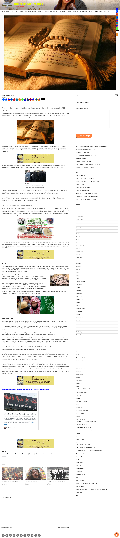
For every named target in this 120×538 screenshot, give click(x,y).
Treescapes (79, 492)
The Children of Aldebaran (83, 187)
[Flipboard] (30, 99)
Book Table (79, 383)
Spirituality (79, 332)
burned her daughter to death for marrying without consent (21, 149)
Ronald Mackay (80, 480)
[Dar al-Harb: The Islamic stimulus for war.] (12, 473)
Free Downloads (83, 11)
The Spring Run (80, 184)
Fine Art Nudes (80, 413)
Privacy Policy (79, 468)
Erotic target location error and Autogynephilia (88, 164)
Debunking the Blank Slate (83, 152)
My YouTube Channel (81, 453)
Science (55, 11)
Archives (78, 371)
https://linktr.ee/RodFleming (83, 102)
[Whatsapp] (22, 99)
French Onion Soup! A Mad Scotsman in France (88, 181)
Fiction (78, 240)
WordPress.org (80, 360)
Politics (78, 305)
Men (77, 278)
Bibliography (75, 11)
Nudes (78, 287)
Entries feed (79, 354)
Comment (34, 11)
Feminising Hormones (82, 410)
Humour (78, 266)
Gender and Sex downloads (84, 427)
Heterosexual (79, 251)
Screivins (78, 326)
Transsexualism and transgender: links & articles (89, 450)
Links (90, 11)
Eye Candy (40, 11)
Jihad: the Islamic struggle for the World (56, 481)
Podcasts (78, 302)
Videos (78, 338)
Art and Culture (27, 11)
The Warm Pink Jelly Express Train (85, 178)
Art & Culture (79, 216)
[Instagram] (33, 99)
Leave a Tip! (106, 11)
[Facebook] (3, 99)
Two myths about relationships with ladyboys (87, 155)
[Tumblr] (28, 99)
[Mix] (19, 99)
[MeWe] (17, 99)
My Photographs (80, 281)
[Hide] (118, 36)
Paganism (78, 290)
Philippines (79, 296)
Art (77, 210)
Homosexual (79, 257)
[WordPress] (25, 99)
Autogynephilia (80, 219)
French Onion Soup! (81, 245)
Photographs (79, 459)
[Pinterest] (14, 99)
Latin (77, 275)
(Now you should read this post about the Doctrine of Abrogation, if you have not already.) (25, 349)
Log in (77, 351)
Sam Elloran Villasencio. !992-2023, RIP (34, 14)
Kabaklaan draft (80, 439)
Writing (78, 343)
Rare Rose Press (80, 474)
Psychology (79, 311)
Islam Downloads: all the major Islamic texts (88, 430)
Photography (62, 11)
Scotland (78, 323)
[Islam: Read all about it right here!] (35, 473)
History (78, 254)
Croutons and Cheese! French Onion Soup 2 (87, 193)
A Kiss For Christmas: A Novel (83, 190)
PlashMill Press (48, 14)
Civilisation (79, 228)
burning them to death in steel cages (27, 148)
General (78, 248)
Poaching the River (81, 175)
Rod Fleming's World (28, 4)
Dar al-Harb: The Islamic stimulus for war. (11, 481)
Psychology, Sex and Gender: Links (86, 447)
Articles (78, 377)
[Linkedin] (11, 99)
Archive (78, 207)
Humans (78, 263)
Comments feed (80, 357)
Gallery (78, 433)
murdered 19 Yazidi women (9, 148)
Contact (78, 398)
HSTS (77, 260)
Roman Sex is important (82, 158)
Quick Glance (79, 471)
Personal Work (80, 456)
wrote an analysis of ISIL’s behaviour (47, 266)
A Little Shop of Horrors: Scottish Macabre (87, 196)
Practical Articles (48, 11)
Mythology (79, 284)
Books (7, 11)
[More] (39, 99)
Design (69, 11)
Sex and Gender (19, 11)
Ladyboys (78, 272)
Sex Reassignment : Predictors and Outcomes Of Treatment (91, 489)
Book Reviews (80, 222)
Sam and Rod (79, 317)
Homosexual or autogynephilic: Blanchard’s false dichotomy (91, 146)
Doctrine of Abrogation (31, 244)
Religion (4, 489)
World (13, 11)
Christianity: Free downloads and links (86, 421)
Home (3, 11)
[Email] (36, 99)
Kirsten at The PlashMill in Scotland (85, 167)
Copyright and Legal (81, 401)
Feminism (78, 237)
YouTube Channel (98, 11)
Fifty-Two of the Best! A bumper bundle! (86, 199)
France (78, 242)
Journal (78, 269)
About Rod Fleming (6, 14)
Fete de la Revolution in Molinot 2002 (85, 149)
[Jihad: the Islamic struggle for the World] (58, 473)
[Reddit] (9, 99)
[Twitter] (6, 99)
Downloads (79, 407)
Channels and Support (18, 14)
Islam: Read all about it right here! (32, 481)
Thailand (78, 335)
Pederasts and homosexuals (83, 161)
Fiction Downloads (82, 424)
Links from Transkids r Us (83, 444)
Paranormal (79, 293)
